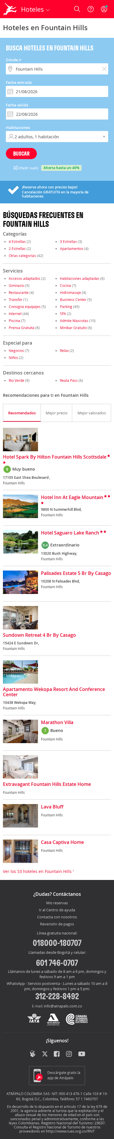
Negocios (16, 350)
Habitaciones (18, 127)
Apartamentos (71, 248)
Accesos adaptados (24, 278)
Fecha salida (17, 105)
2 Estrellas (17, 248)
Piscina (14, 320)
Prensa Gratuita (21, 327)
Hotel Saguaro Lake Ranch (70, 533)
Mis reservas (57, 903)
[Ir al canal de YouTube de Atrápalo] (81, 1054)
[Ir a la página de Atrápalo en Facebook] (57, 1054)
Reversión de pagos (57, 924)
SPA (63, 313)
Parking (66, 306)
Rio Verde (16, 380)
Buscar (21, 153)
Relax (64, 350)
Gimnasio (16, 285)
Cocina (65, 285)
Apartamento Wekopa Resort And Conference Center (54, 692)
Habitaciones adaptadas (79, 278)
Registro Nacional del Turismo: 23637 (73, 1123)
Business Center (73, 299)
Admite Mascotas (74, 320)
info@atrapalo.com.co (63, 1006)
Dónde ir (14, 60)
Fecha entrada (19, 82)
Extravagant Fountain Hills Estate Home (47, 784)
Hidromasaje (70, 292)
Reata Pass (69, 380)
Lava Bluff (52, 807)
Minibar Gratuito (73, 327)
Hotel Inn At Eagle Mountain (72, 497)
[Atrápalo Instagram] (69, 1054)
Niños (13, 357)
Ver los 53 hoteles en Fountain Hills (38, 871)
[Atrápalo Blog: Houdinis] (32, 1054)
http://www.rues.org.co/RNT (70, 1131)
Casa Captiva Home (62, 842)
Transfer (16, 299)
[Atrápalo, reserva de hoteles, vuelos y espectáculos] (10, 9)
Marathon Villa (57, 723)
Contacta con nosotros (57, 917)
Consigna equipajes (25, 306)
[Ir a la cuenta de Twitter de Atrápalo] (45, 1054)
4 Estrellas (17, 241)
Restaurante (19, 292)
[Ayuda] (90, 9)
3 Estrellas (68, 241)
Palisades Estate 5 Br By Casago (76, 573)
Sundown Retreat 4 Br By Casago (39, 635)
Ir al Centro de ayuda (57, 910)
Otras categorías (22, 255)
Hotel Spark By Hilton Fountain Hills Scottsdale (54, 457)
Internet (15, 313)
